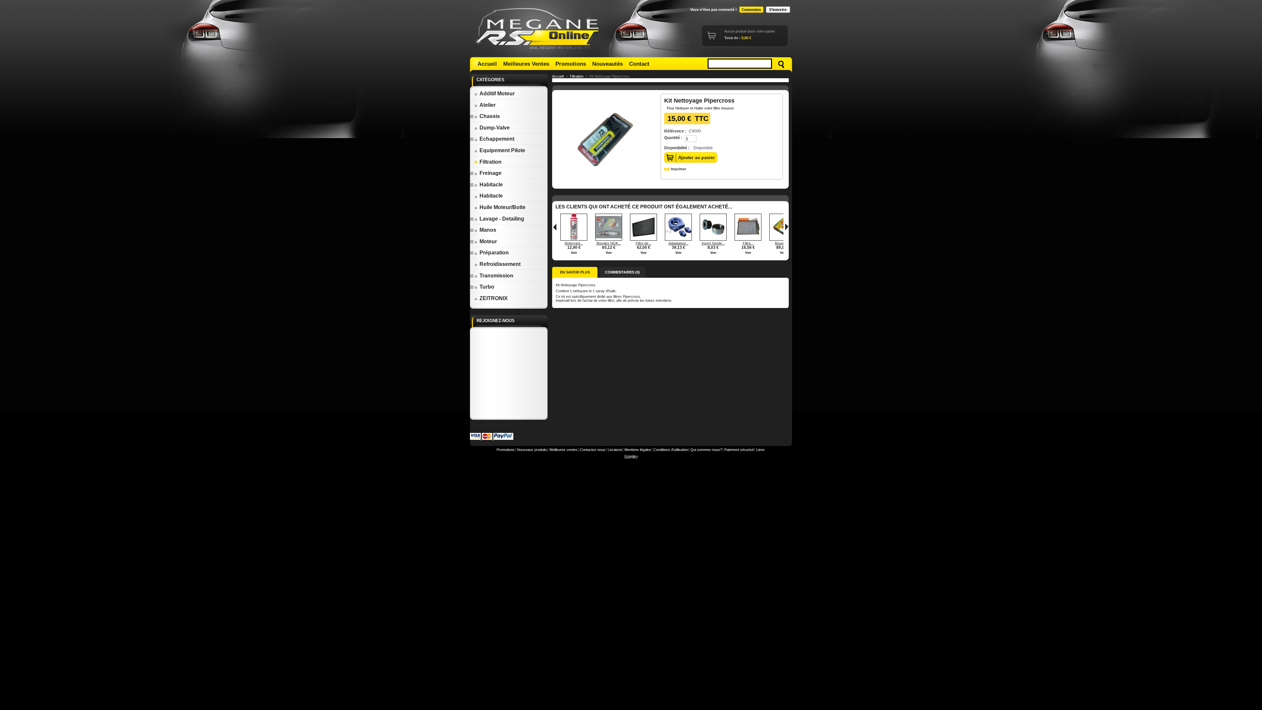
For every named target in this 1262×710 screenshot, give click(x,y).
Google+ (631, 456)
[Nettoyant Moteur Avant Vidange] (573, 239)
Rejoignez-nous (496, 320)
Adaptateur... (678, 243)
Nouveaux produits (532, 450)
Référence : (675, 131)
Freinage (490, 173)
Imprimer (678, 169)
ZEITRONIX (493, 298)
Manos (487, 230)
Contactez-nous (592, 450)
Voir (574, 252)
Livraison (615, 450)
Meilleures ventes (563, 450)
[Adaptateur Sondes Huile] (678, 239)
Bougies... (783, 243)
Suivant (786, 227)
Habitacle (491, 184)
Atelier (487, 105)
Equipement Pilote (502, 150)
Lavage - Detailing (501, 219)
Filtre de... (643, 243)
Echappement (496, 139)
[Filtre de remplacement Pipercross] (643, 239)
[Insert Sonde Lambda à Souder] (713, 239)
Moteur (488, 241)
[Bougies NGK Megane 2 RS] (608, 239)
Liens (760, 450)
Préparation (494, 252)
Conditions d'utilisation (670, 450)
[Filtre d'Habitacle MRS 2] (748, 239)
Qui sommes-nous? (706, 450)
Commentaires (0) (622, 272)
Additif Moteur (497, 93)
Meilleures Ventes (526, 63)
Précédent (554, 227)
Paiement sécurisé (739, 450)
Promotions (570, 63)
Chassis (489, 116)
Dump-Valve (494, 127)
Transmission (496, 275)
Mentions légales (637, 450)
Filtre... (748, 243)
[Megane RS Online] (538, 28)
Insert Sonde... (713, 243)
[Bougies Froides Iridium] (782, 239)
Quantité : (673, 137)
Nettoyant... (574, 243)
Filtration (490, 162)
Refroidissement (500, 264)
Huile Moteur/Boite (502, 207)
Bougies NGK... (608, 243)
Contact (639, 63)
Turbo (486, 287)
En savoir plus (575, 272)
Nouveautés (607, 63)
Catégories (490, 79)
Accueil (487, 63)
